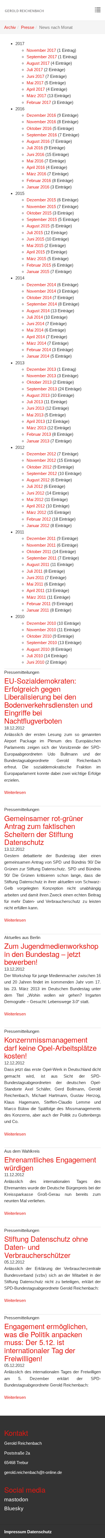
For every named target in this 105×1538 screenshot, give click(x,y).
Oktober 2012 (39, 467)
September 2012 (42, 473)
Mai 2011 (35, 584)
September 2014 (42, 304)
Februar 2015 (39, 265)
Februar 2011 (39, 603)
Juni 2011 (35, 577)
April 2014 (36, 336)
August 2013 (38, 395)
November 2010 (41, 629)
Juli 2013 (35, 401)
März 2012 (36, 512)
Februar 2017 (39, 102)
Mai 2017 (35, 82)
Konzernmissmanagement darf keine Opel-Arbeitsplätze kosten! (50, 1047)
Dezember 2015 (41, 199)
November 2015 (41, 206)
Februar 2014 (39, 349)
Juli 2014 (35, 317)
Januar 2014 (38, 356)
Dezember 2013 (41, 369)
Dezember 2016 (41, 115)
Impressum (15, 1531)
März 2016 (36, 173)
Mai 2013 (35, 415)
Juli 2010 (35, 655)
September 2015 (42, 219)
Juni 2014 (35, 323)
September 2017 (42, 56)
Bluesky (14, 1508)
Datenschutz (39, 1531)
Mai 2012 (35, 499)
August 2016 (38, 141)
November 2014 (41, 291)
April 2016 (36, 167)
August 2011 (38, 564)
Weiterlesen (15, 792)
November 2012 (41, 460)
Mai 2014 (35, 330)
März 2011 (36, 597)
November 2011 (41, 545)
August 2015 (38, 225)
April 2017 (36, 89)
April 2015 (36, 252)
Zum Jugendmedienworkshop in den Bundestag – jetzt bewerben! (51, 953)
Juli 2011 (35, 571)
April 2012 (36, 506)
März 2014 (36, 343)
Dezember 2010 (41, 623)
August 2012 (38, 479)
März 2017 (36, 95)
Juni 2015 (35, 239)
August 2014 (38, 310)
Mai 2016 (35, 161)
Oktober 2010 (39, 636)
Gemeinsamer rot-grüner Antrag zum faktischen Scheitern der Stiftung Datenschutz (43, 830)
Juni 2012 (35, 493)
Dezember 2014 (41, 284)
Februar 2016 (39, 180)
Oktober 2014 (39, 297)
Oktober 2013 (39, 382)
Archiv (10, 27)
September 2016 (42, 134)
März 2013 (36, 427)
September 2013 (42, 388)
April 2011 (36, 590)
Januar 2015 (38, 271)
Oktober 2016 (39, 128)
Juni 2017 (35, 76)
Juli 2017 (35, 69)
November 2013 (41, 375)
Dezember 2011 (41, 538)
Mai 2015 (35, 245)
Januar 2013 (38, 441)
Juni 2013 (35, 408)
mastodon (16, 1499)
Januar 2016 (38, 187)
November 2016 (41, 121)
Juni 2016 (35, 154)
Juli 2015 (35, 232)
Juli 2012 (35, 486)
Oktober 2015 (39, 213)
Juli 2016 (35, 147)
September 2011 (42, 558)
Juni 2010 (35, 662)
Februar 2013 (39, 434)
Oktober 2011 (39, 551)
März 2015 (36, 258)
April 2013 (36, 421)
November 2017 (41, 50)
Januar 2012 (38, 525)
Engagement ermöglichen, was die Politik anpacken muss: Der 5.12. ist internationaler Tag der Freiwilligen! (46, 1342)
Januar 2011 (38, 610)
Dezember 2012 (41, 453)
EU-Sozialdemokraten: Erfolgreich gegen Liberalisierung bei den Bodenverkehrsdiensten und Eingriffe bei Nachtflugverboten (48, 700)
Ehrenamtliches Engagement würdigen (50, 1163)
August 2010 (38, 649)
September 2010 (42, 642)
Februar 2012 (39, 519)
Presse (27, 27)
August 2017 (38, 63)
